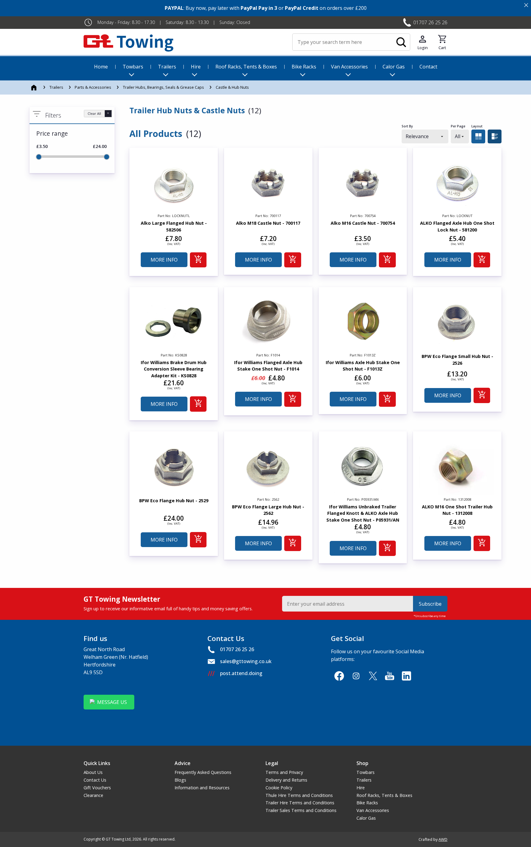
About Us (93, 772)
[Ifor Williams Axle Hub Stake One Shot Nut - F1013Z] (363, 321)
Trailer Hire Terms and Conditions (300, 803)
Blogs (180, 780)
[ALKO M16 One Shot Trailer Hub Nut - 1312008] (457, 465)
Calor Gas (366, 818)
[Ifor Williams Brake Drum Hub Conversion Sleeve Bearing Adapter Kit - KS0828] (173, 321)
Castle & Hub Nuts (232, 87)
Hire (360, 788)
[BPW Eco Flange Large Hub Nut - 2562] (268, 465)
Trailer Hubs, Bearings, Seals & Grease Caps (163, 87)
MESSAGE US (112, 702)
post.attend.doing (241, 673)
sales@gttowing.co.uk (246, 661)
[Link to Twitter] (373, 676)
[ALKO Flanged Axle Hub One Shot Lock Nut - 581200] (457, 182)
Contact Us (95, 780)
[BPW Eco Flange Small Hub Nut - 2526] (457, 321)
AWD (443, 839)
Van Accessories (372, 810)
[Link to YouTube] (390, 676)
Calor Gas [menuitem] (394, 66)
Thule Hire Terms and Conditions (299, 795)
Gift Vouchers (97, 788)
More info (164, 259)
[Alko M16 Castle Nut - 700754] (363, 182)
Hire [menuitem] (196, 66)
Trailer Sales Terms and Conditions (301, 810)
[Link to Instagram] (356, 676)
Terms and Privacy (284, 772)
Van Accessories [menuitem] (349, 66)
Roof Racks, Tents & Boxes (384, 795)
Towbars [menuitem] (133, 66)
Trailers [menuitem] (167, 66)
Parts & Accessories (93, 87)
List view (495, 136)
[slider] (39, 157)
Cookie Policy (279, 788)
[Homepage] (34, 87)
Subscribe (430, 603)
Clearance (93, 795)
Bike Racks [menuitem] (304, 66)
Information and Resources (202, 788)
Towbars (365, 772)
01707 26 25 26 (430, 22)
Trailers (56, 87)
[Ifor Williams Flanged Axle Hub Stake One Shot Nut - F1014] (268, 321)
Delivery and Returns (286, 780)
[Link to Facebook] (339, 676)
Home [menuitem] (101, 66)
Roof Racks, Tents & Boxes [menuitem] (246, 66)
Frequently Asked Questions (203, 772)
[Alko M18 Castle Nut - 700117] (268, 182)
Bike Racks (367, 803)
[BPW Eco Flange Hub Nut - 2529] (173, 465)
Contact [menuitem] (428, 66)
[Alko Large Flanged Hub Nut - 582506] (173, 182)
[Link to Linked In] (406, 676)
